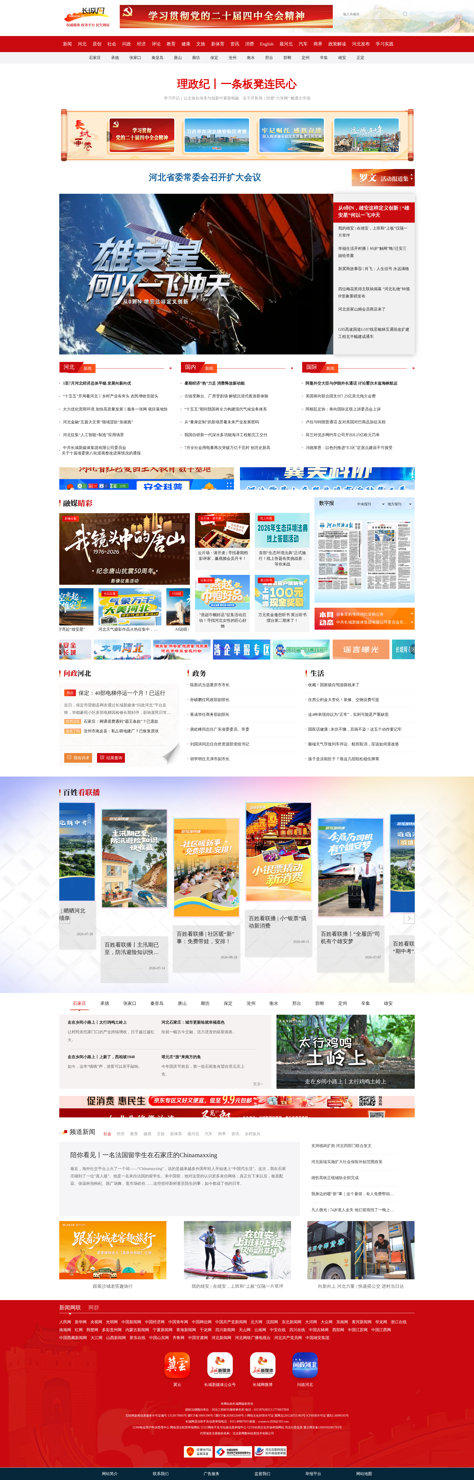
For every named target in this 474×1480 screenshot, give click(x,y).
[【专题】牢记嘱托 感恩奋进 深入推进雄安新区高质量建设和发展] (290, 135)
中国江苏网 (358, 1330)
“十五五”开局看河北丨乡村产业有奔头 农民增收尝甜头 (110, 396)
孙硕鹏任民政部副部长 (210, 700)
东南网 (342, 1322)
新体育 (217, 43)
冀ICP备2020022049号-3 (231, 1415)
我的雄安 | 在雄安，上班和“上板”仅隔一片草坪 (373, 231)
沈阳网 (272, 1322)
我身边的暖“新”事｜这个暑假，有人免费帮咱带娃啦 (354, 1194)
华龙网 (381, 1322)
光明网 (112, 1322)
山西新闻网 (116, 1338)
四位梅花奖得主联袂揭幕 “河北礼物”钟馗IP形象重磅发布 (374, 292)
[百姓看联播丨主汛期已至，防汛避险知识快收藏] (83, 852)
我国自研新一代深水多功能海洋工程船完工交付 (225, 435)
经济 (141, 43)
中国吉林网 (319, 1330)
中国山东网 (159, 1338)
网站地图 (364, 1474)
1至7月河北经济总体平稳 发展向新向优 (97, 383)
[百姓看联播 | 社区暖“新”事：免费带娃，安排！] (155, 859)
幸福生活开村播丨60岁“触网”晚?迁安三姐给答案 (372, 252)
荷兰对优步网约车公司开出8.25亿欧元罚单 (343, 435)
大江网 (96, 1338)
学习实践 (385, 43)
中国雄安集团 (317, 1338)
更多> (258, 1084)
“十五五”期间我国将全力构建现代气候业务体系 (225, 409)
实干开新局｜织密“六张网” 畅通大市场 (276, 98)
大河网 (311, 1322)
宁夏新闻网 (163, 1330)
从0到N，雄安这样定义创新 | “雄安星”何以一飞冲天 (373, 211)
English (267, 43)
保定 (214, 58)
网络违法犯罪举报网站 (185, 1427)
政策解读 (337, 43)
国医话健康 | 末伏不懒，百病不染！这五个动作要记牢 (355, 729)
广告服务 (211, 1474)
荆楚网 (92, 1330)
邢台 (269, 58)
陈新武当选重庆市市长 (210, 685)
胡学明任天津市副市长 (210, 759)
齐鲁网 (178, 1338)
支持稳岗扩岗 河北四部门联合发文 (341, 1146)
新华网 (81, 1322)
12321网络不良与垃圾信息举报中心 (223, 1427)
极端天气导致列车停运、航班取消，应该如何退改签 (353, 744)
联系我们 (161, 1474)
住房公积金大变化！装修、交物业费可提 (343, 700)
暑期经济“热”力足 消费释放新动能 (214, 383)
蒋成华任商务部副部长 (210, 714)
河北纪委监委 (294, 1427)
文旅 (200, 43)
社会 (111, 43)
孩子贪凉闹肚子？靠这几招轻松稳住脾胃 (343, 759)
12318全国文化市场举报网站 (265, 1427)
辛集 (324, 58)
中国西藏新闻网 (73, 1338)
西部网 (338, 1330)
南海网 (65, 1330)
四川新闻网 (225, 1330)
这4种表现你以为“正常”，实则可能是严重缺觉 (348, 714)
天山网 (245, 1330)
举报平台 (313, 1474)
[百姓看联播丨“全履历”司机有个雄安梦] (299, 852)
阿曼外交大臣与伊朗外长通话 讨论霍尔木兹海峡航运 (351, 383)
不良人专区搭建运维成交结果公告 (365, 614)
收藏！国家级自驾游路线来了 (333, 685)
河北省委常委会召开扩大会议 (205, 177)
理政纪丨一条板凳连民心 (237, 84)
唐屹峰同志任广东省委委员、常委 (219, 729)
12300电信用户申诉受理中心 (150, 1427)
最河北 (286, 43)
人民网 (65, 1322)
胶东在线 (137, 1338)
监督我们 (262, 1474)
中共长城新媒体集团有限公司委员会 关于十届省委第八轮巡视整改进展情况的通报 (101, 450)
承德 (115, 58)
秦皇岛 (157, 58)
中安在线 (278, 1330)
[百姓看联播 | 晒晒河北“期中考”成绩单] (371, 868)
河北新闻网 (221, 1338)
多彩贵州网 (112, 1330)
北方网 (256, 1322)
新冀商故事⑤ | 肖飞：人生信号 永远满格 (373, 269)
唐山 (178, 58)
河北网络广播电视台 (253, 1338)
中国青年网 (178, 1322)
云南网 (260, 1330)
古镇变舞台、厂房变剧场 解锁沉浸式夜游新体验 (226, 396)
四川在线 (297, 1330)
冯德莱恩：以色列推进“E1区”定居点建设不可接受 (349, 448)
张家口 (135, 58)
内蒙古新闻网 (137, 1330)
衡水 (251, 58)
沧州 (233, 58)
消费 (249, 43)
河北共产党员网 (288, 1338)
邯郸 (287, 58)
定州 (306, 58)
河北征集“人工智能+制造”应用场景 (93, 435)
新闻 (67, 43)
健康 (185, 43)
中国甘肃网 (198, 1338)
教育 (171, 43)
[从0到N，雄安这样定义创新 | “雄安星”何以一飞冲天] (196, 274)
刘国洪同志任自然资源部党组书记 (219, 744)
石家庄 (95, 58)
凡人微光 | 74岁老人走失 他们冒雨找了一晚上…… (354, 1210)
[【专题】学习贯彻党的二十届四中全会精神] (141, 135)
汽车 (303, 43)
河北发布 (361, 43)
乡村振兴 (252, 1134)
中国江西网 (381, 1330)
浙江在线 (399, 1322)
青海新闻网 (186, 1330)
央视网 (96, 1322)
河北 (82, 43)
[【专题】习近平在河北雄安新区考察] (216, 135)
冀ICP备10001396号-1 (202, 1415)
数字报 (326, 503)
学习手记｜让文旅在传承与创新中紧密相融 (201, 98)
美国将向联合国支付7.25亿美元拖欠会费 (341, 396)
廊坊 (196, 58)
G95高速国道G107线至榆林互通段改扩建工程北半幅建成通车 (373, 333)
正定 (360, 58)
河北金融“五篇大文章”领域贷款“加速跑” (98, 422)
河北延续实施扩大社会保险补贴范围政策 (346, 1162)
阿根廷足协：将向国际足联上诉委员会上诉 (343, 409)
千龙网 (206, 1330)
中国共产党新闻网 (231, 1322)
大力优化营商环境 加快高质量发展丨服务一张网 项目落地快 (115, 409)
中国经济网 (155, 1322)
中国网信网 (202, 1322)
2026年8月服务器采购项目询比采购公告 (370, 622)
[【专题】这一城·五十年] (365, 135)
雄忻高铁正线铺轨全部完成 (335, 1178)
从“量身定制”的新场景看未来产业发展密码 (221, 422)
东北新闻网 (291, 1322)
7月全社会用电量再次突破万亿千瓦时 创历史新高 (227, 448)
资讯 (234, 43)
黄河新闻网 (362, 1322)
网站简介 (110, 1474)
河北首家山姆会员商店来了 (362, 309)
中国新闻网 (131, 1322)
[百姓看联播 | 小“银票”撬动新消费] (227, 868)
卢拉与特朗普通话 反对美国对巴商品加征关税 (346, 422)
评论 (156, 43)
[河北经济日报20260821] (340, 555)
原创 (97, 43)
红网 (79, 1330)
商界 (318, 43)
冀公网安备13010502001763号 (322, 1427)
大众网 (327, 1322)
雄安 (342, 58)
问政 (126, 43)
